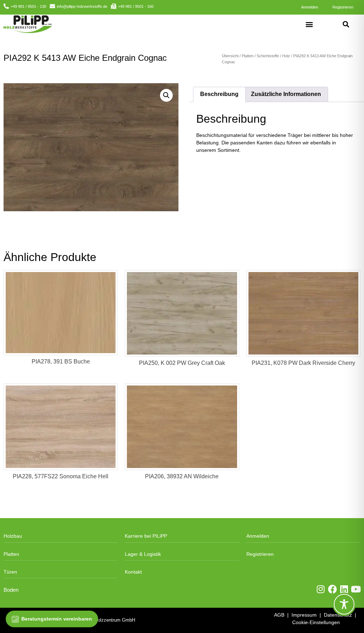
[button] (309, 24)
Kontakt (133, 572)
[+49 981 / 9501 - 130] (6, 6)
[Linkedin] (344, 589)
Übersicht (230, 56)
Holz (286, 56)
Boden (11, 590)
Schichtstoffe (268, 56)
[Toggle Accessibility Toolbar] (344, 604)
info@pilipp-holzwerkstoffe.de (82, 6)
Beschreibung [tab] (219, 94)
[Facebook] (332, 589)
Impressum (304, 615)
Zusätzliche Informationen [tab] (286, 94)
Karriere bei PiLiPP (146, 536)
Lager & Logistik (143, 554)
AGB (279, 615)
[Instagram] (320, 589)
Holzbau (13, 536)
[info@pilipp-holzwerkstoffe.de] (52, 6)
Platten (247, 56)
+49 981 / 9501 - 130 (28, 6)
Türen (10, 572)
